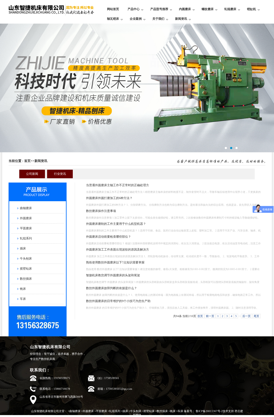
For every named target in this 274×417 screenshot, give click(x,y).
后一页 (246, 316)
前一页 (210, 316)
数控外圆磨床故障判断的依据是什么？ (111, 288)
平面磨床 (26, 228)
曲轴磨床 (26, 208)
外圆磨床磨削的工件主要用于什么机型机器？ (116, 223)
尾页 (256, 316)
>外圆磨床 (87, 411)
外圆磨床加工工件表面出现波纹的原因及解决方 (117, 249)
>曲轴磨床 (74, 411)
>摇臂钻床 (148, 411)
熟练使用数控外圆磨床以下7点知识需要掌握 (115, 262)
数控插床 (26, 278)
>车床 (179, 411)
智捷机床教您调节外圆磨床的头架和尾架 (113, 275)
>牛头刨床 (135, 411)
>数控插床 (161, 411)
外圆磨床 (26, 218)
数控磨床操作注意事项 (101, 211)
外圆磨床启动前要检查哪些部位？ (108, 236)
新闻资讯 (40, 161)
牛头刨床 (26, 258)
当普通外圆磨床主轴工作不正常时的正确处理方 (117, 185)
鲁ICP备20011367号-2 (209, 411)
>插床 (124, 411)
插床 (23, 248)
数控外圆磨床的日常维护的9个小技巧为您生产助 (118, 301)
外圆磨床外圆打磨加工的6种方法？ (109, 198)
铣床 (23, 288)
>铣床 (172, 411)
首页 (27, 161)
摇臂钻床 (26, 268)
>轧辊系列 (114, 411)
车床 (23, 299)
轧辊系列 (26, 238)
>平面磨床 (100, 411)
